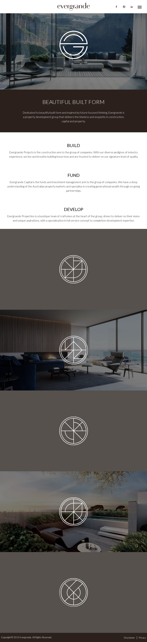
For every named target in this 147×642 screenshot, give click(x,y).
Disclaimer (129, 637)
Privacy (142, 637)
